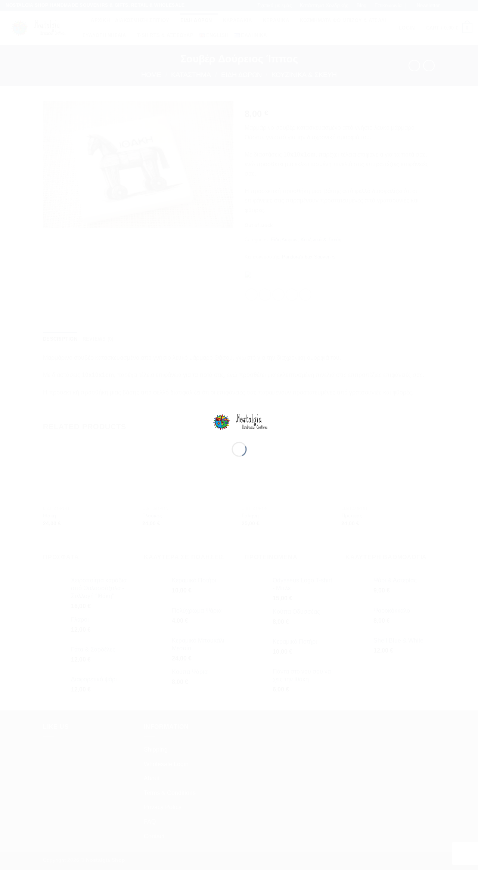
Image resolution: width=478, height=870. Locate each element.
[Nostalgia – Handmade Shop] (239, 421)
